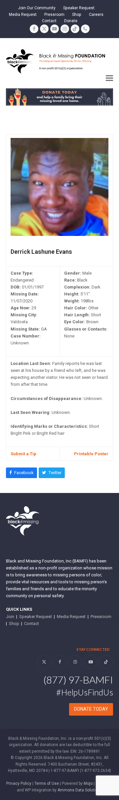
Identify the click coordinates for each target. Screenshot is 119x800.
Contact (31, 623)
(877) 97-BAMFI (78, 680)
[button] (109, 78)
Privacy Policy (18, 783)
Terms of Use (46, 783)
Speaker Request (35, 616)
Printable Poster (91, 453)
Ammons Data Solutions (80, 790)
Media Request (71, 616)
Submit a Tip (23, 453)
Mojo (88, 783)
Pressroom (101, 616)
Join (10, 616)
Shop (14, 623)
